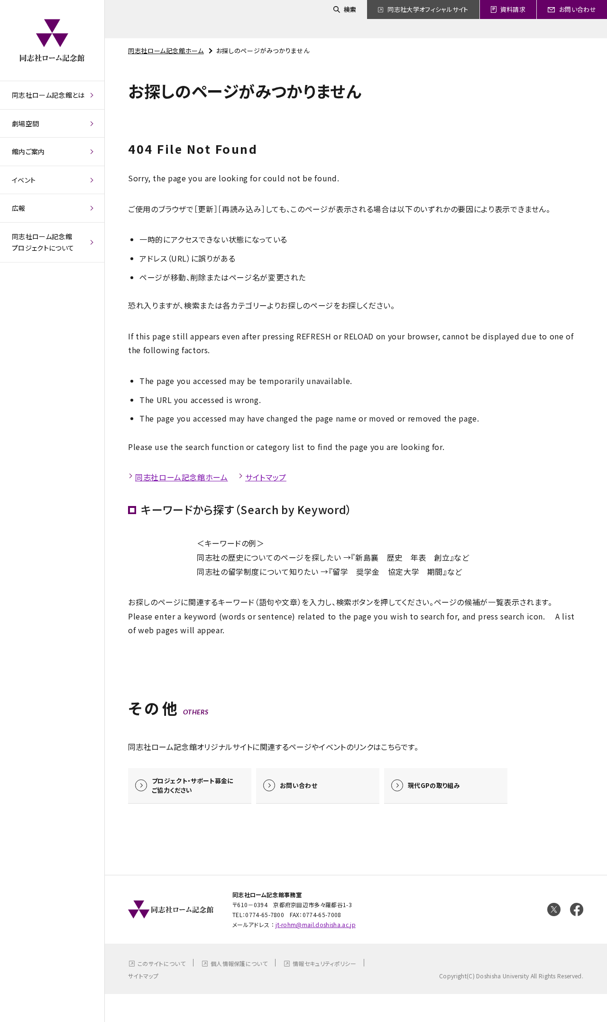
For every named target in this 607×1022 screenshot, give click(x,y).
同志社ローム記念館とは (48, 95)
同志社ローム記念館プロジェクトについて (43, 242)
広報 (19, 208)
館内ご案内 (28, 151)
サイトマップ (265, 477)
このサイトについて (161, 963)
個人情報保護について (239, 963)
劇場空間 (25, 123)
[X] (554, 909)
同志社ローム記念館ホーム (166, 50)
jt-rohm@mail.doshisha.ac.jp (316, 924)
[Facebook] (576, 909)
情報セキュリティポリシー (324, 963)
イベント (24, 180)
